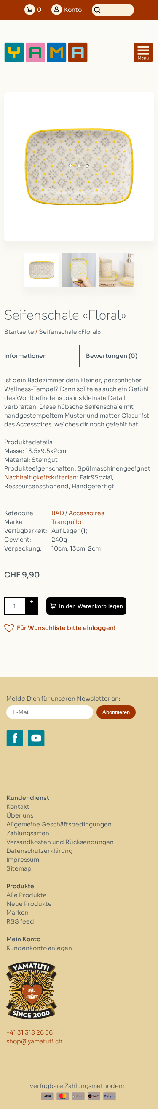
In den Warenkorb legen (91, 606)
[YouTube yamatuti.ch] (36, 738)
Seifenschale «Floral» (70, 332)
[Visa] (47, 1096)
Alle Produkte (26, 895)
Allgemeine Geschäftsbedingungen (59, 824)
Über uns (19, 815)
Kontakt (17, 806)
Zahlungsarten (27, 833)
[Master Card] (62, 1096)
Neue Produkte (29, 904)
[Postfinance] (78, 1096)
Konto (73, 9)
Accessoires (86, 513)
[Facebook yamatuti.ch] (14, 738)
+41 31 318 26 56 (29, 1032)
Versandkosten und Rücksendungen (60, 842)
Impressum (22, 859)
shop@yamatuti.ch (34, 1041)
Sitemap (19, 868)
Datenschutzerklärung (39, 851)
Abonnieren (116, 712)
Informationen (25, 356)
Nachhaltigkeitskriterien (40, 477)
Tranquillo (66, 522)
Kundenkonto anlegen (39, 948)
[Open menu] (143, 52)
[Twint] (94, 1096)
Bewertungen (111, 356)
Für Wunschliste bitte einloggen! (66, 628)
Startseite (19, 332)
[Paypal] (109, 1096)
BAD (57, 513)
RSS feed (20, 921)
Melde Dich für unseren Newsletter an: (63, 698)
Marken (17, 912)
